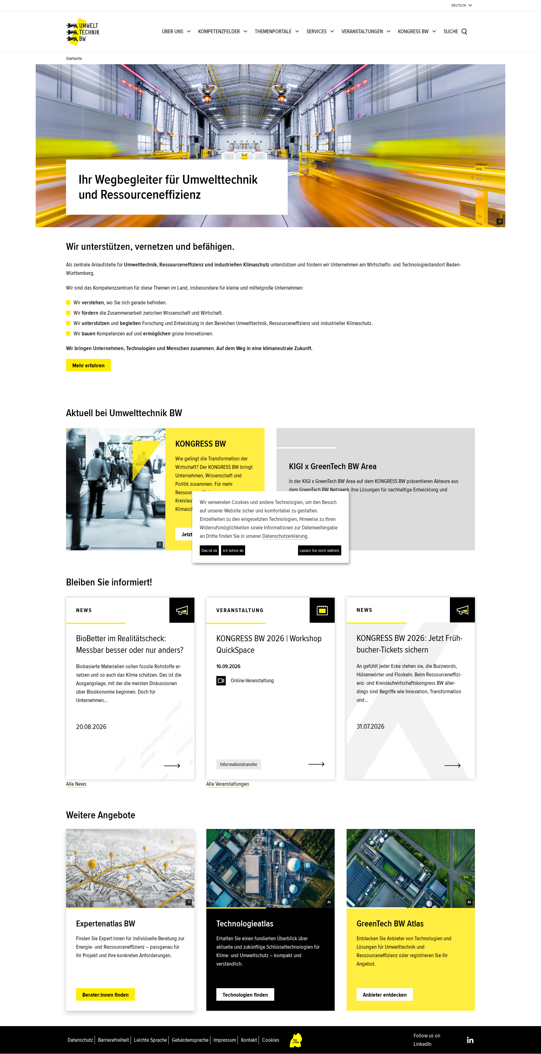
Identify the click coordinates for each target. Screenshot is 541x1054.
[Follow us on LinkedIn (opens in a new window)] (470, 1040)
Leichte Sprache (150, 1039)
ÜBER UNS (172, 31)
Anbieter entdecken (385, 994)
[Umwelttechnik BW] (82, 32)
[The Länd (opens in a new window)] (296, 1040)
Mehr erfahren (88, 365)
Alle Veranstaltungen (227, 783)
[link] (130, 647)
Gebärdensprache (190, 1039)
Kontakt (249, 1039)
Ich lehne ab (233, 550)
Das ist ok (209, 550)
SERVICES (317, 31)
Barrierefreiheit (113, 1039)
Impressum (225, 1039)
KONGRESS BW (413, 31)
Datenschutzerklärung (284, 535)
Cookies (270, 1039)
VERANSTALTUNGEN (362, 31)
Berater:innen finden (105, 994)
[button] (500, 221)
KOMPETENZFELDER (219, 31)
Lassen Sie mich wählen (319, 550)
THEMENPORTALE (273, 31)
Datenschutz (80, 1039)
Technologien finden (245, 994)
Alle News (76, 783)
